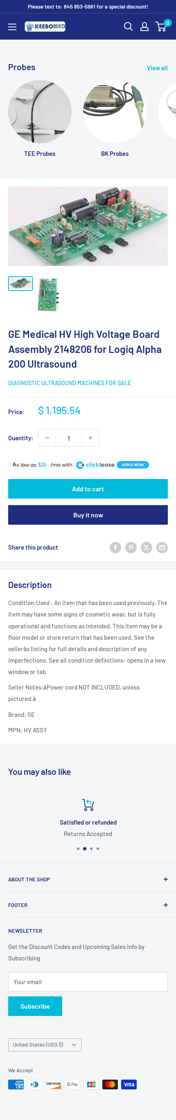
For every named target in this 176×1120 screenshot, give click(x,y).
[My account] (144, 26)
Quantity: (20, 437)
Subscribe (35, 1006)
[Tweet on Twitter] (146, 547)
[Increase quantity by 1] (90, 437)
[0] (161, 26)
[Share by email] (162, 547)
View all (157, 67)
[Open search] (128, 26)
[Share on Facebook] (115, 547)
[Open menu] (12, 27)
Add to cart (88, 488)
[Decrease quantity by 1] (47, 437)
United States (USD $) (38, 1044)
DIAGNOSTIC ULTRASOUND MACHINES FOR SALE (69, 382)
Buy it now (88, 515)
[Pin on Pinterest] (131, 547)
